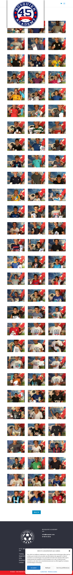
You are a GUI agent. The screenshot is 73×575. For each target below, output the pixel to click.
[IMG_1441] (57, 150)
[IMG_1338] (36, 267)
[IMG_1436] (36, 184)
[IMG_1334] (36, 284)
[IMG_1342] (36, 251)
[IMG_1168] (36, 502)
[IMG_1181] (16, 452)
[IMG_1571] (57, 100)
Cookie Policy (43, 571)
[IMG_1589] (57, 33)
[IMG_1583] (57, 66)
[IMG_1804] (16, 33)
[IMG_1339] (57, 267)
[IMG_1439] (16, 167)
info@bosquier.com (48, 534)
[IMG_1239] (16, 385)
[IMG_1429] (57, 200)
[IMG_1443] (36, 133)
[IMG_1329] (57, 301)
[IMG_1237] (36, 402)
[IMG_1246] (57, 351)
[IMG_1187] (57, 418)
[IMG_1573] (16, 100)
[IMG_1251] (16, 351)
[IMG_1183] (36, 435)
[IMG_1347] (36, 234)
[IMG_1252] (36, 335)
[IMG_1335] (57, 284)
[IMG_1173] (16, 486)
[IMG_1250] (57, 335)
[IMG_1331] (36, 301)
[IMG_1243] (57, 368)
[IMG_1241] (57, 385)
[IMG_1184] (57, 435)
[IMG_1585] (16, 66)
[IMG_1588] (36, 49)
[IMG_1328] (36, 318)
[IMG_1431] (36, 200)
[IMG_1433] (57, 184)
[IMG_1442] (16, 150)
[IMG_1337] (16, 284)
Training (21, 554)
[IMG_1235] (57, 402)
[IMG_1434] (16, 184)
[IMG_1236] (16, 418)
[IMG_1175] (57, 469)
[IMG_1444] (57, 133)
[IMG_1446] (16, 133)
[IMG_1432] (16, 200)
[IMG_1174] (36, 469)
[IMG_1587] (16, 49)
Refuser (47, 568)
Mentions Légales (52, 571)
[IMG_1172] (36, 486)
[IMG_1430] (16, 217)
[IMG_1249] (16, 368)
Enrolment (22, 560)
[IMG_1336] (16, 301)
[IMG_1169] (16, 502)
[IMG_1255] (57, 318)
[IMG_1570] (16, 116)
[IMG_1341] (16, 251)
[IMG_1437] (36, 167)
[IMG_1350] (57, 217)
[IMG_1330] (16, 318)
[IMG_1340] (16, 267)
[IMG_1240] (36, 385)
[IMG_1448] (36, 116)
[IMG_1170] (57, 486)
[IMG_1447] (57, 116)
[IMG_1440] (36, 150)
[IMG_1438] (57, 167)
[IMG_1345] (16, 234)
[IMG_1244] (36, 351)
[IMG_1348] (57, 234)
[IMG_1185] (16, 435)
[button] (69, 551)
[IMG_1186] (36, 418)
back (36, 512)
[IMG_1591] (36, 33)
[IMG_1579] (36, 83)
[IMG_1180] (16, 469)
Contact (21, 562)
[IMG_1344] (57, 251)
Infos (20, 558)
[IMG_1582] (16, 83)
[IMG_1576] (57, 83)
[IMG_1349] (36, 217)
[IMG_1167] (57, 502)
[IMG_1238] (16, 402)
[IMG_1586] (57, 49)
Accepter (34, 568)
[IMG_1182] (36, 452)
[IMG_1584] (36, 66)
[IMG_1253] (16, 335)
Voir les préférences (62, 568)
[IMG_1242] (36, 368)
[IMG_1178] (57, 452)
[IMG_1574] (36, 100)
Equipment (22, 556)
